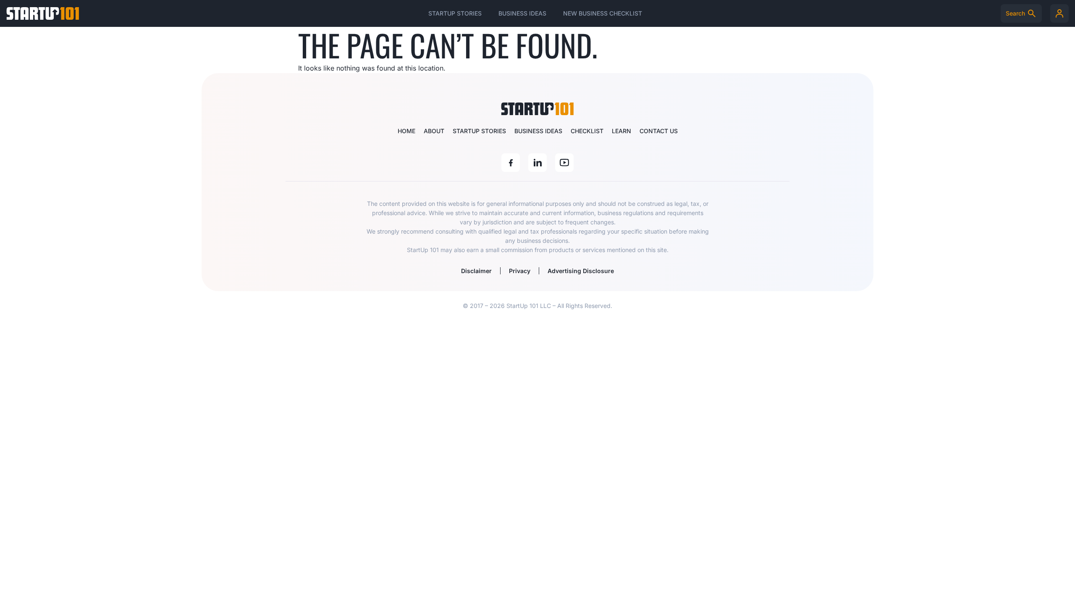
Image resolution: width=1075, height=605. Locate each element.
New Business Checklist (602, 13)
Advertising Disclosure (581, 270)
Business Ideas (522, 13)
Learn (621, 130)
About (434, 130)
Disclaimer (476, 270)
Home (406, 130)
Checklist (587, 130)
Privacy (519, 270)
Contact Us (659, 130)
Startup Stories (455, 13)
